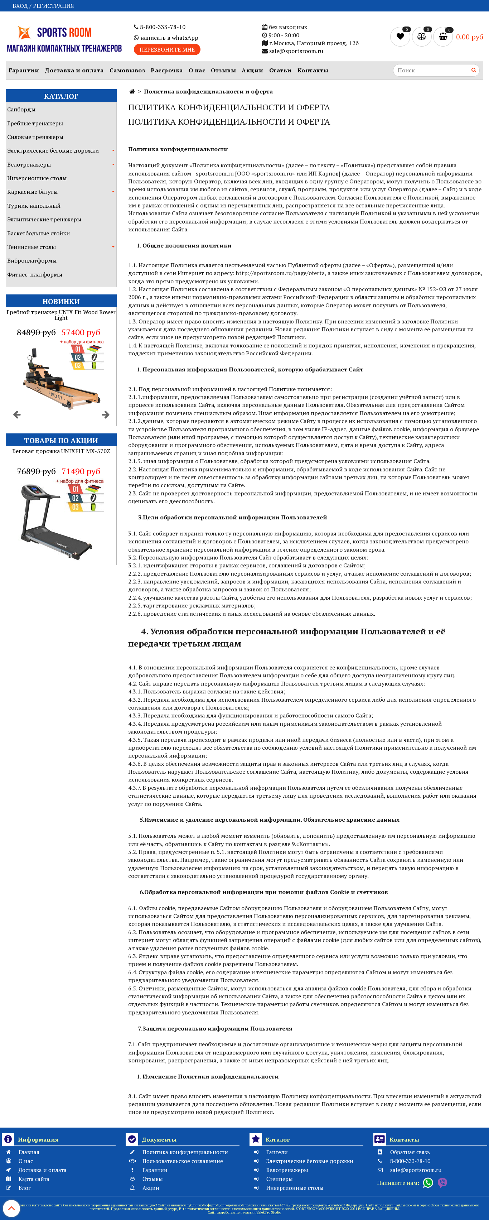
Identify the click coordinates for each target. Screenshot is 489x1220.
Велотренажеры (29, 164)
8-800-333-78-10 (162, 27)
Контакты (313, 70)
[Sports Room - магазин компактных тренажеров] (64, 38)
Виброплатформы (32, 260)
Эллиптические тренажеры (44, 219)
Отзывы (223, 70)
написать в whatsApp (168, 38)
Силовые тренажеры (35, 137)
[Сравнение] (422, 36)
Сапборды (21, 109)
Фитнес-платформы (34, 274)
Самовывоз (127, 70)
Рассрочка (167, 70)
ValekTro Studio (268, 1212)
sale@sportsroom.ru (296, 51)
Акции (252, 70)
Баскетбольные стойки (38, 233)
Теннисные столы (31, 247)
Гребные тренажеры (35, 123)
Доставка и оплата (74, 70)
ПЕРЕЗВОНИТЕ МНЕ (167, 49)
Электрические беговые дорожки (53, 150)
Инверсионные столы (37, 178)
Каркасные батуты (32, 192)
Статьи (280, 70)
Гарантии (24, 70)
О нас (197, 70)
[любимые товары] (401, 36)
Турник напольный (33, 206)
